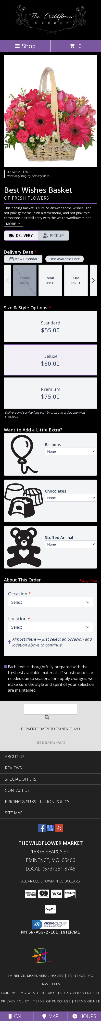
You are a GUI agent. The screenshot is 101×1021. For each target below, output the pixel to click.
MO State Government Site (74, 992)
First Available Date (64, 259)
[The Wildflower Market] (50, 33)
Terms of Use (87, 1001)
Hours (86, 1016)
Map (52, 1016)
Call (18, 1016)
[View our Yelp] (59, 830)
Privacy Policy (15, 1001)
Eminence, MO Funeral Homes (36, 975)
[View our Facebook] (42, 830)
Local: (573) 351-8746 (50, 868)
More (11, 223)
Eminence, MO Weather (22, 992)
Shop (29, 46)
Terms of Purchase (51, 1001)
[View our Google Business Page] (50, 830)
